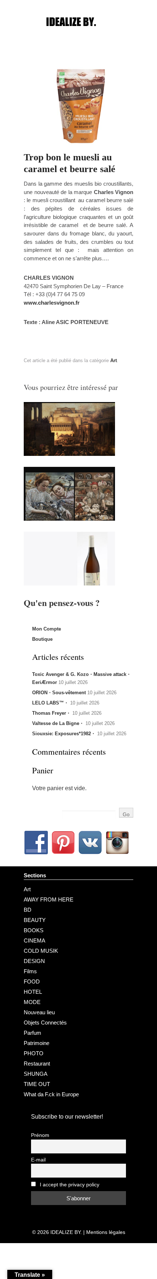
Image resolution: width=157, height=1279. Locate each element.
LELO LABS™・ (50, 703)
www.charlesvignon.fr (52, 303)
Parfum (32, 1033)
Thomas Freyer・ (51, 713)
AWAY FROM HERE (48, 899)
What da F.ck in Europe (51, 1094)
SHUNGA (35, 1074)
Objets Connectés (45, 1022)
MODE (32, 1002)
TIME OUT (37, 1084)
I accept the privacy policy (68, 1184)
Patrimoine (36, 1043)
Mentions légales (105, 1232)
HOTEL (33, 992)
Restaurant (37, 1063)
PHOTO (33, 1053)
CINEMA (34, 940)
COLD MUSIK (41, 951)
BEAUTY (35, 920)
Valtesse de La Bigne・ (58, 723)
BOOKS (33, 930)
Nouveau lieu (39, 1012)
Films (30, 971)
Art (113, 360)
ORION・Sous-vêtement (59, 692)
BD (27, 910)
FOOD (32, 981)
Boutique (42, 639)
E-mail (38, 1160)
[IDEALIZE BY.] (78, 35)
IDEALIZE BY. (66, 1232)
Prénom (40, 1135)
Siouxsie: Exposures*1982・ (64, 733)
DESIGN (34, 961)
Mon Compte (46, 629)
